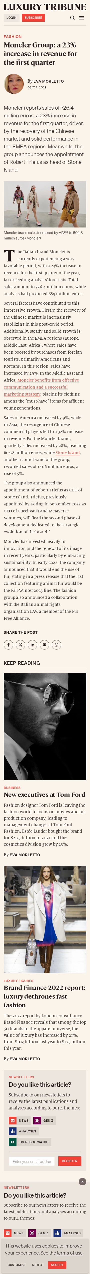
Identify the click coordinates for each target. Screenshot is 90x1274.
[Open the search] (72, 17)
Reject (38, 1265)
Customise (17, 1265)
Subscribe (33, 17)
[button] (45, 637)
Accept (57, 1265)
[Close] (82, 1181)
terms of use (70, 1253)
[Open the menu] (81, 17)
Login (11, 17)
